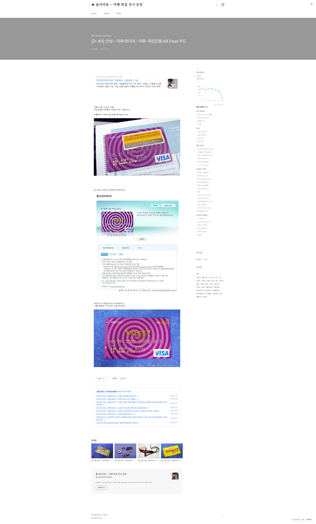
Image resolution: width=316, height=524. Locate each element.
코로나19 (217, 284)
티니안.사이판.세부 (203, 198)
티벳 (198, 192)
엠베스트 (199, 297)
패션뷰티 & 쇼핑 (202, 176)
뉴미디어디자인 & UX (204, 222)
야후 (212, 281)
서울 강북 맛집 (201, 135)
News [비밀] (201, 231)
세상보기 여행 (201, 169)
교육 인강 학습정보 (203, 162)
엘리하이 (208, 290)
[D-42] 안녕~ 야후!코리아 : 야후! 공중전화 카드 (114, 414)
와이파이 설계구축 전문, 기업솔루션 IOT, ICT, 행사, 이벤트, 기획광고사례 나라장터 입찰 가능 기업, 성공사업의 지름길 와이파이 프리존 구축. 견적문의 (129, 85)
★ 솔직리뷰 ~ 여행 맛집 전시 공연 (117, 5)
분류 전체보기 (201, 107)
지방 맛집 (200, 138)
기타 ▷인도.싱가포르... (204, 208)
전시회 (221, 281)
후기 (216, 277)
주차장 (199, 124)
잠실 (203, 287)
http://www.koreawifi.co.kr (107, 77)
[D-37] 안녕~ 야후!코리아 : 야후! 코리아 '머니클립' (116, 399)
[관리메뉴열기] (312, 4)
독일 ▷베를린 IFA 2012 (204, 201)
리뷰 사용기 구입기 (203, 118)
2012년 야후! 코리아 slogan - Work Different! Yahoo (116, 422)
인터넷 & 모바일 (201, 215)
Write (119, 13)
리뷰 (216, 281)
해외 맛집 (200, 141)
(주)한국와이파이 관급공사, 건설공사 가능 (117, 80)
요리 (220, 294)
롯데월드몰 (215, 290)
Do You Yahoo (112, 391)
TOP (223, 516)
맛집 (197, 128)
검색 (217, 5)
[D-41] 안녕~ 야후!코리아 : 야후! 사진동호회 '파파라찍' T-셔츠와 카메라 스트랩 (127, 411)
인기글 (205, 259)
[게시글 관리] (106, 378)
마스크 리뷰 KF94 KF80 (205, 149)
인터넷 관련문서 (202, 228)
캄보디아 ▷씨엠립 (203, 185)
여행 (203, 277)
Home (94, 13)
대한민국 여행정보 (203, 173)
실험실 (199, 235)
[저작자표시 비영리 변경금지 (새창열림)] (123, 379)
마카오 (205, 297)
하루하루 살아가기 (203, 159)
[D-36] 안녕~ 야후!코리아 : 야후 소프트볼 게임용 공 (116, 396)
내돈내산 (215, 294)
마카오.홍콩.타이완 (203, 182)
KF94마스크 (200, 290)
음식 (207, 284)
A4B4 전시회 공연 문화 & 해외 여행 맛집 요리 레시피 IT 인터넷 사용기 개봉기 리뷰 (124, 482)
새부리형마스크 (201, 294)
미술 (208, 281)
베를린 (209, 294)
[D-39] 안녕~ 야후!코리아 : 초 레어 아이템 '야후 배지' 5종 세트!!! (121, 408)
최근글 (198, 259)
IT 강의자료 (201, 219)
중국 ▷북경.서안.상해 (204, 179)
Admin (106, 13)
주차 (212, 277)
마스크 (208, 277)
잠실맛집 (216, 287)
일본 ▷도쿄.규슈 (202, 189)
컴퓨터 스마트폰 (202, 225)
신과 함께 (199, 111)
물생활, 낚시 (201, 121)
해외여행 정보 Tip (203, 211)
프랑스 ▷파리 (201, 205)
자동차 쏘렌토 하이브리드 (205, 155)
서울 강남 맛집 (201, 132)
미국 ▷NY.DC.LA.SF (204, 195)
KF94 (198, 281)
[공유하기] (103, 378)
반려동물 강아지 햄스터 (204, 152)
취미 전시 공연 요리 (203, 115)
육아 (211, 284)
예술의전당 (209, 287)
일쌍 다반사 (101, 391)
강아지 (204, 281)
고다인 (198, 287)
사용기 (198, 277)
